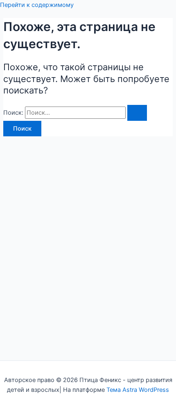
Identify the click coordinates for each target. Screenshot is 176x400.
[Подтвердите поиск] (137, 113)
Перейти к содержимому (37, 5)
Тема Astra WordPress (137, 389)
